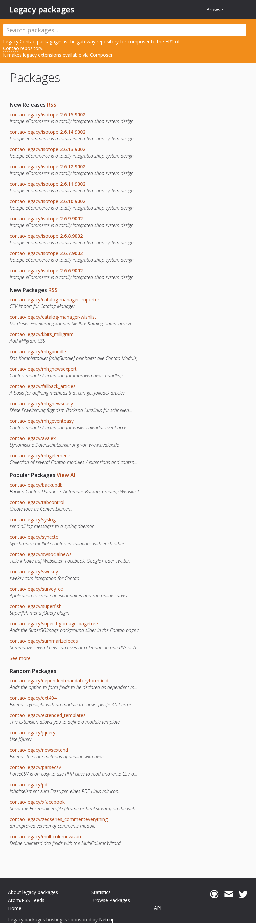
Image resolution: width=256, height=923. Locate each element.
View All (67, 475)
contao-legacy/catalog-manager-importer (54, 299)
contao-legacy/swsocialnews (41, 554)
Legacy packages (41, 9)
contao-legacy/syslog (33, 519)
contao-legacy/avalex (33, 438)
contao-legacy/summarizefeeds (44, 641)
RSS (51, 104)
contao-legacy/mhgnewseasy (41, 403)
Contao (11, 48)
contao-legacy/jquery (32, 732)
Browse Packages (110, 900)
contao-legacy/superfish (36, 606)
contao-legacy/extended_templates (48, 715)
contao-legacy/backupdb (36, 485)
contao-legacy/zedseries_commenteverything (59, 819)
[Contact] (229, 894)
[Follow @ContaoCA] (243, 894)
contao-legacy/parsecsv (35, 767)
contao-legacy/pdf (29, 784)
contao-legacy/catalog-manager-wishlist (53, 317)
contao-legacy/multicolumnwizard (46, 836)
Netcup (107, 919)
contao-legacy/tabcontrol (37, 502)
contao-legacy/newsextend (39, 750)
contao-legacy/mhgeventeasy (42, 421)
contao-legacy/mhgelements (41, 455)
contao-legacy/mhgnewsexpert (43, 369)
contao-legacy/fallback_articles (43, 386)
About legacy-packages (33, 892)
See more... (22, 658)
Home (14, 908)
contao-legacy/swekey (34, 571)
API (157, 908)
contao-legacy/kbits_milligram (42, 334)
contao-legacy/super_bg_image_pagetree (54, 623)
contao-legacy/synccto (34, 537)
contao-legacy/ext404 (33, 698)
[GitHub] (214, 894)
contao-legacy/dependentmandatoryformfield (59, 680)
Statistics (101, 892)
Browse (214, 9)
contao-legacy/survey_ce (36, 589)
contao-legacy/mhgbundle (38, 351)
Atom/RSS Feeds (26, 900)
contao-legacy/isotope (47, 114)
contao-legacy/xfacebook (37, 802)
